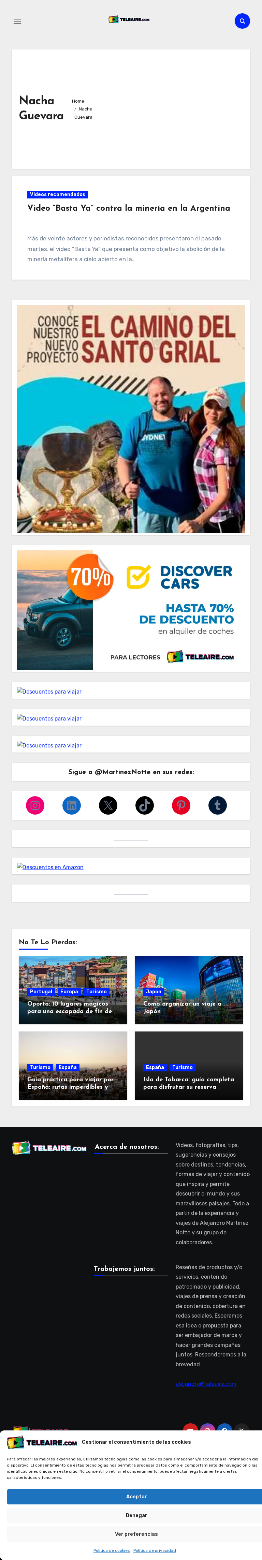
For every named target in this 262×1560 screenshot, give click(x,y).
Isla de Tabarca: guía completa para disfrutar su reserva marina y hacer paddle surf (188, 1087)
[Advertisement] (173, 107)
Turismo (96, 992)
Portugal (41, 992)
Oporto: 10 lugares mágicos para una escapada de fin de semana (69, 1011)
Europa (69, 992)
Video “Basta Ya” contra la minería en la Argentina (128, 209)
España (68, 1067)
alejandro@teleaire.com (206, 1383)
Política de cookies (111, 1550)
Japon (153, 992)
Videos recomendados (57, 194)
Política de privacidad (154, 1550)
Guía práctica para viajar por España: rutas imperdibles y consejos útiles (70, 1087)
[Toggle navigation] (17, 21)
